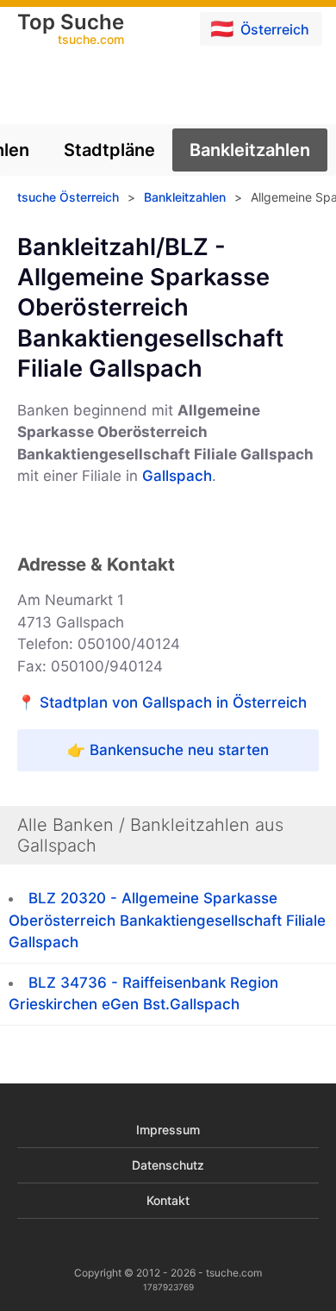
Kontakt (168, 1200)
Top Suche (70, 30)
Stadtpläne (109, 150)
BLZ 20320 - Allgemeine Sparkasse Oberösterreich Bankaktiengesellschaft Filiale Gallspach (167, 920)
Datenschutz (168, 1165)
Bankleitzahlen (250, 150)
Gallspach (177, 475)
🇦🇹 (259, 28)
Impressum (168, 1129)
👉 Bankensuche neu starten (168, 750)
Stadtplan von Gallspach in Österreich (173, 702)
